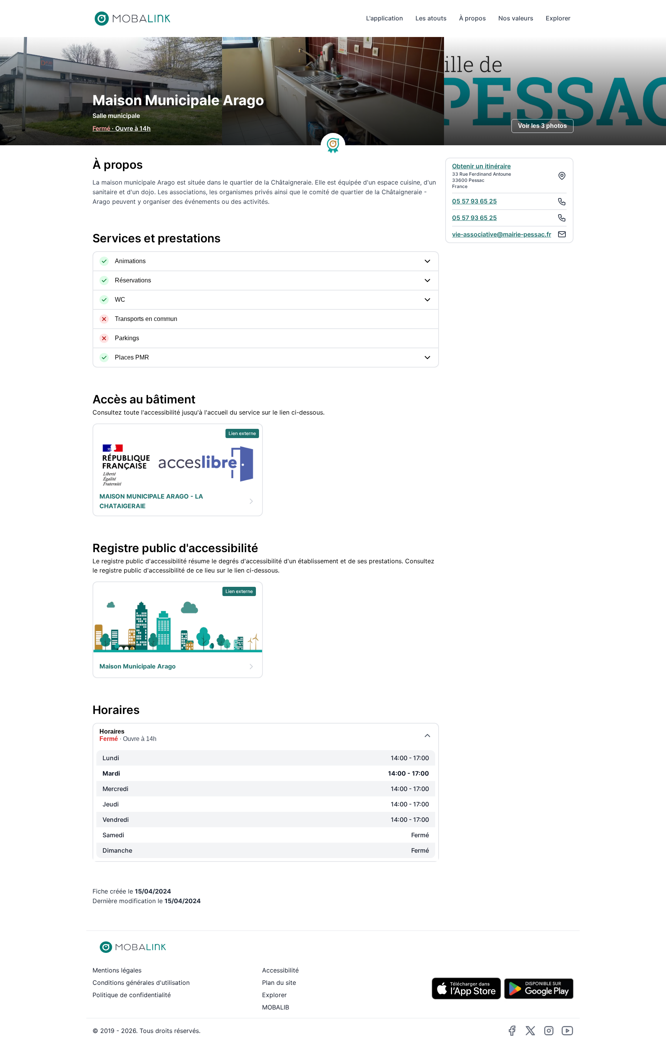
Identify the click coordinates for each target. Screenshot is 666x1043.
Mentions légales (116, 970)
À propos (472, 18)
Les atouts (431, 18)
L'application (384, 18)
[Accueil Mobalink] (132, 18)
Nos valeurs (515, 18)
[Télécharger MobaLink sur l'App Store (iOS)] (466, 988)
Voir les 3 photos (542, 126)
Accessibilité (280, 970)
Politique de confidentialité (131, 995)
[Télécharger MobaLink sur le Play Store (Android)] (539, 988)
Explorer (558, 18)
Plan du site (279, 982)
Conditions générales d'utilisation (141, 982)
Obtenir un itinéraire (481, 166)
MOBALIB (275, 1007)
